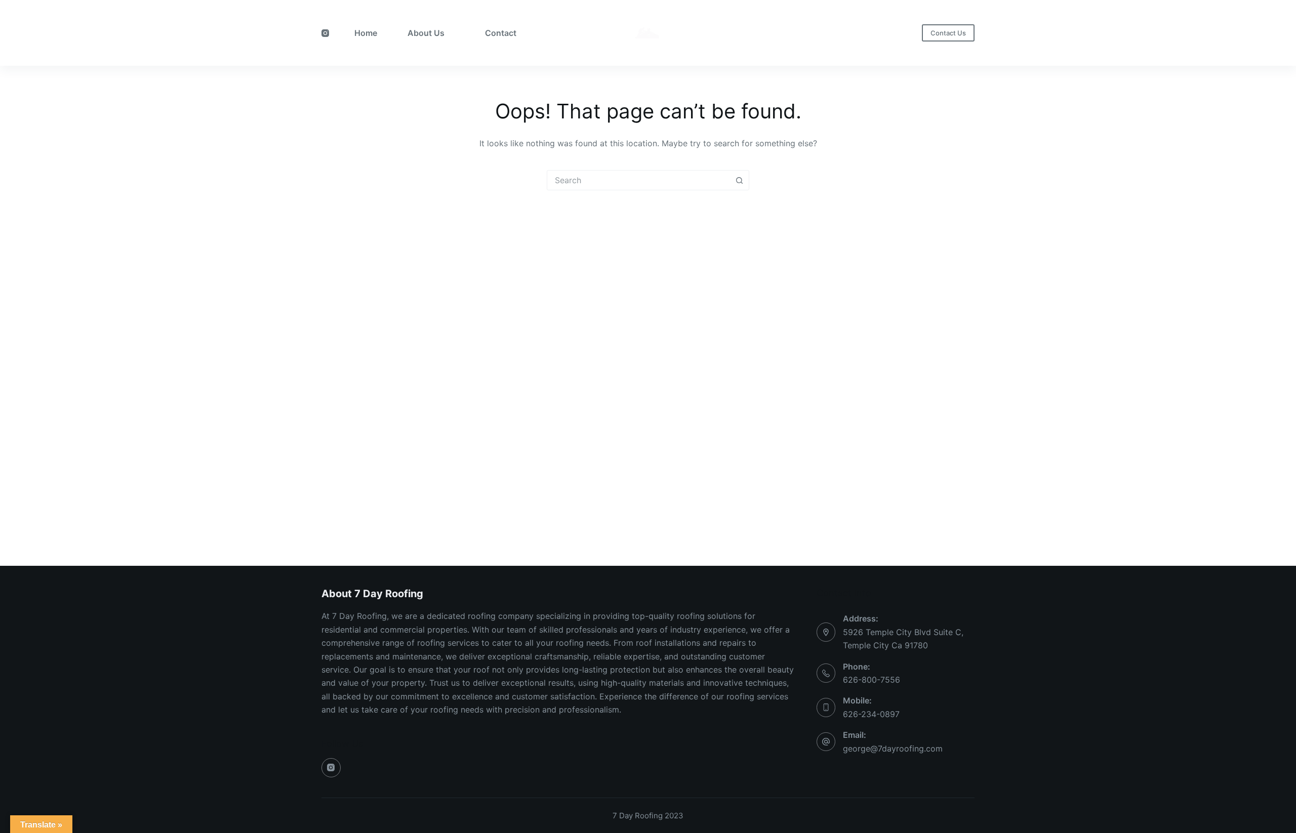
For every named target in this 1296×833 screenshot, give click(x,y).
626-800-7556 (871, 680)
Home (365, 33)
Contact (500, 33)
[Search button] (739, 180)
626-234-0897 (871, 714)
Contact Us (948, 33)
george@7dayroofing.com (893, 748)
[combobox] (638, 180)
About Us (426, 33)
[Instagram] (325, 33)
